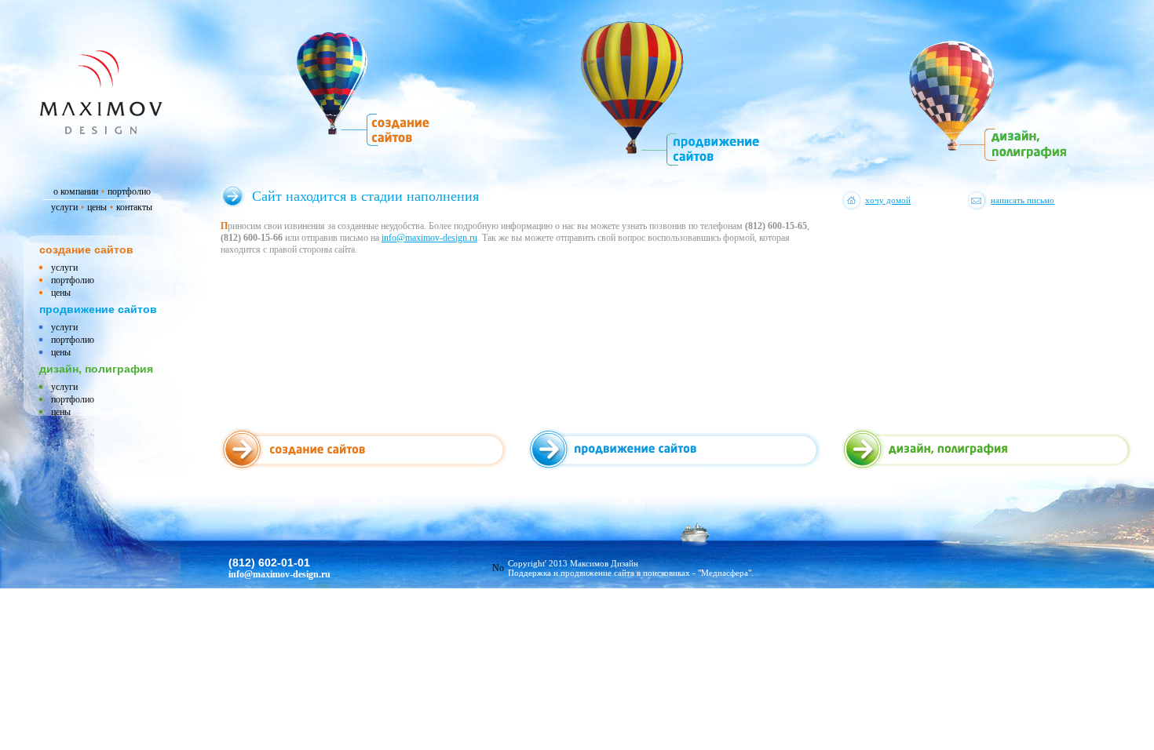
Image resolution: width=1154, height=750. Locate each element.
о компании (75, 190)
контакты (134, 206)
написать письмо (1022, 200)
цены (97, 206)
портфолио (129, 190)
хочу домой (888, 200)
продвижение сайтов (98, 309)
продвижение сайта (597, 572)
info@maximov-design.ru (429, 237)
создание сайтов (86, 249)
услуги (64, 206)
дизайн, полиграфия (96, 368)
